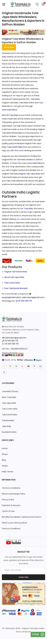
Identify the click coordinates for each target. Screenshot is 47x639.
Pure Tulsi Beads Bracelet (16, 288)
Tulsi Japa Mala (9, 403)
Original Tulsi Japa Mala (29, 173)
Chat (35, 634)
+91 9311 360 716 (11, 340)
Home (5, 448)
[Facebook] (4, 366)
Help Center (7, 471)
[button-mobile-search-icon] (37, 4)
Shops (5, 454)
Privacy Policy (8, 499)
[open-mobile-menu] (4, 4)
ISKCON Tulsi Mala (10, 115)
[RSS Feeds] (4, 372)
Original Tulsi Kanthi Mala (15, 271)
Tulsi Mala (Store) (10, 391)
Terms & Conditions (11, 488)
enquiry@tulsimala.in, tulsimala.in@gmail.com (23, 297)
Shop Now (9, 47)
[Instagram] (16, 366)
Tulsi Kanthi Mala (14, 147)
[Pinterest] (34, 366)
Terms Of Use (8, 511)
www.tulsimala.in (9, 109)
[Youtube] (28, 366)
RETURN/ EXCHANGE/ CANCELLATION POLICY (21, 517)
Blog (4, 460)
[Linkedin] (40, 366)
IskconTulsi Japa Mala (14, 277)
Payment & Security (11, 505)
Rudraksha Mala (9, 432)
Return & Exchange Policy (13, 493)
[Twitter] (10, 366)
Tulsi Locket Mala (12, 282)
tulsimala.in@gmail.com (15, 337)
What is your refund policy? (14, 522)
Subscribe (23, 577)
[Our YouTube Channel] (14, 541)
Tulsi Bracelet (8, 420)
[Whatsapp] (22, 366)
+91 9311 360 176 (25, 301)
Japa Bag (6, 426)
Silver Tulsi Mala (9, 397)
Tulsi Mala (35, 99)
